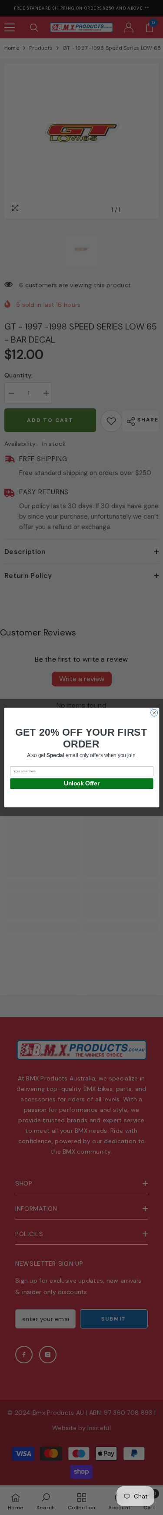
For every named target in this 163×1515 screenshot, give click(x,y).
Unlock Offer (81, 783)
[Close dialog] (153, 712)
